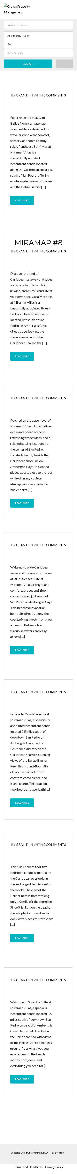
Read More (22, 200)
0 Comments (55, 95)
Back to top (58, 1152)
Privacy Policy (54, 1167)
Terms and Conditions (28, 1167)
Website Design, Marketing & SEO (29, 1152)
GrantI (22, 95)
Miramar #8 (38, 242)
